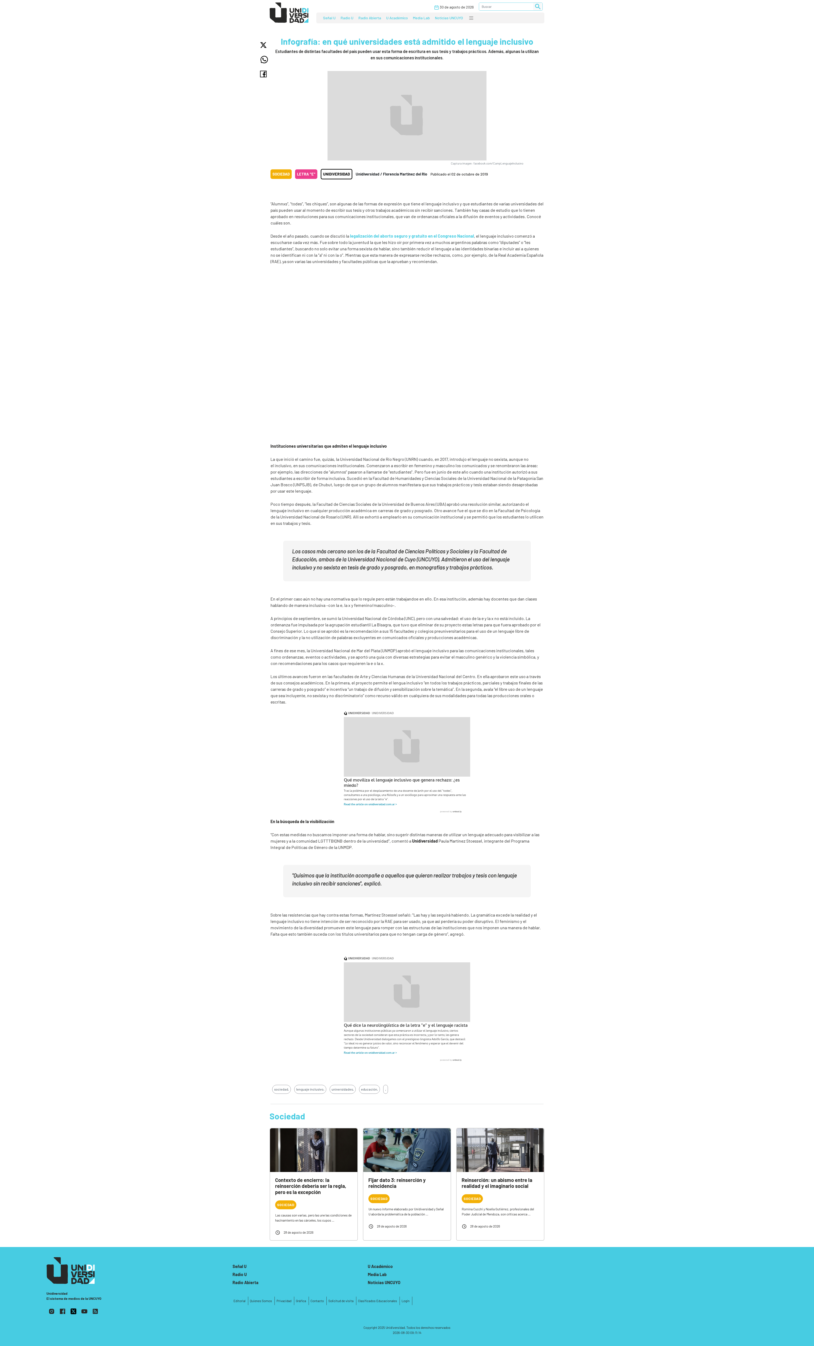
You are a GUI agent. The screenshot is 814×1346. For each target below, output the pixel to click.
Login (405, 1301)
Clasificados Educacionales (377, 1301)
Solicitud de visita (341, 1301)
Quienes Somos (261, 1301)
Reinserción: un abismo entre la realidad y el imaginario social (497, 1183)
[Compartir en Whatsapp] (264, 59)
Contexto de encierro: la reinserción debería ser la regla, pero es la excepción (310, 1186)
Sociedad (281, 174)
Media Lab (421, 17)
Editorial (239, 1301)
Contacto (317, 1301)
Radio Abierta (369, 17)
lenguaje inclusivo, (310, 1089)
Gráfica (301, 1301)
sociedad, (281, 1089)
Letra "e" (306, 174)
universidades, (343, 1089)
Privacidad (283, 1301)
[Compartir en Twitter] (264, 45)
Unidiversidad (336, 174)
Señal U (329, 17)
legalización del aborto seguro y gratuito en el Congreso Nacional (411, 235)
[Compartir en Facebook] (264, 74)
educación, (369, 1089)
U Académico (397, 17)
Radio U (347, 17)
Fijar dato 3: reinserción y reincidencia (397, 1183)
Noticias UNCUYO (449, 17)
